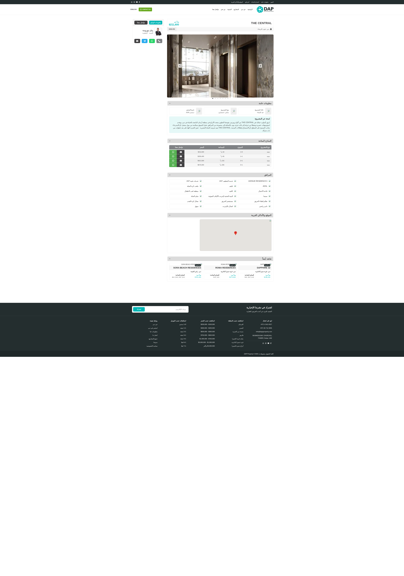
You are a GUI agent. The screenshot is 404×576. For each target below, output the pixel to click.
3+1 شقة (183, 335)
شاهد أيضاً (266, 259)
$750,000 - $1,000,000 (207, 339)
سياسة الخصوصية (152, 346)
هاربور (241, 335)
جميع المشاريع (153, 339)
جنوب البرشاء (262, 29)
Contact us (146, 9)
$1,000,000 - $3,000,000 (206, 342)
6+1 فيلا (183, 342)
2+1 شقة (183, 331)
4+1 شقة (183, 339)
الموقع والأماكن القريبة (261, 215)
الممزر (241, 328)
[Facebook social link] (139, 2)
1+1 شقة (183, 328)
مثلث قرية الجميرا (237, 339)
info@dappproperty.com (264, 331)
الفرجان (241, 324)
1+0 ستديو (183, 324)
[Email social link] (137, 2)
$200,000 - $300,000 (208, 328)
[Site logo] (265, 9)
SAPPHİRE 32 (263, 268)
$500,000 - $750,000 (208, 335)
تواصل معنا (141, 22)
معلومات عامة (265, 103)
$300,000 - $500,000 (208, 331)
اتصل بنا (155, 335)
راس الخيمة (194, 271)
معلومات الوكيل (155, 22)
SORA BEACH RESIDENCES (187, 268)
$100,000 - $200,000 (208, 324)
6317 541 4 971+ (266, 324)
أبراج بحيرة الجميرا (237, 346)
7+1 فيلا (183, 346)
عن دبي (155, 324)
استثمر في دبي (152, 328)
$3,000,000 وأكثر (209, 346)
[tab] (212, 98)
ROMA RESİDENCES (225, 268)
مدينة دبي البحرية (238, 331)
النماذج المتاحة (264, 141)
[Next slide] (270, 66)
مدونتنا (155, 342)
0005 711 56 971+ (266, 328)
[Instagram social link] (134, 2)
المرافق (267, 175)
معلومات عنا (153, 331)
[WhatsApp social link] (131, 2)
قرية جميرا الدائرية (261, 271)
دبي (268, 29)
